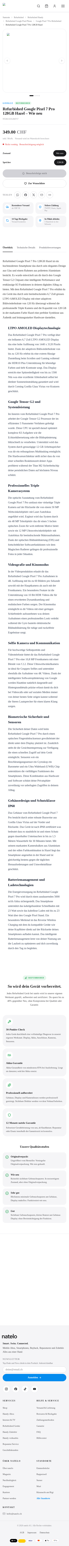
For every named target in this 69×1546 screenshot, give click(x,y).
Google (8, 103)
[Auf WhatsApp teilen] (17, 195)
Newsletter (11, 1359)
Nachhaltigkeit (9, 1480)
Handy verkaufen (10, 1438)
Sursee (39, 1480)
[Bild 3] (37, 95)
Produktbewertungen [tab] (50, 247)
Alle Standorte (43, 1498)
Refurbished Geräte (11, 1426)
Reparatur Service (11, 1444)
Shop (5, 1408)
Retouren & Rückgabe (47, 1414)
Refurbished (19, 17)
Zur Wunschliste (36, 183)
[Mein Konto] (55, 6)
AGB (22, 1532)
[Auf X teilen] (33, 195)
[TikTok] (25, 1389)
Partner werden (9, 1498)
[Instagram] (6, 1389)
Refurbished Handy (35, 17)
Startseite (6, 17)
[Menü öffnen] (63, 6)
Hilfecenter (42, 1438)
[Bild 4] (39, 95)
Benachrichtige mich (36, 173)
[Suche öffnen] (39, 6)
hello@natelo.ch (14, 1513)
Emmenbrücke (43, 1468)
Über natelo (8, 1468)
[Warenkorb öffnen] (47, 6)
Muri (39, 1486)
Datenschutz (44, 1532)
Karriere (6, 1492)
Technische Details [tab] (26, 247)
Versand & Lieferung (46, 1408)
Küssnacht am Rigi (45, 1492)
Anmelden (33, 1377)
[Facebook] (15, 1389)
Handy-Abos (8, 1414)
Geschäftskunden (10, 1450)
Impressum (31, 1532)
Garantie (40, 1426)
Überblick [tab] (8, 247)
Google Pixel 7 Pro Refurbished (48, 21)
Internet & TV (9, 1420)
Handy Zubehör (10, 1432)
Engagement (8, 1486)
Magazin (7, 1474)
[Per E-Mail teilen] (41, 195)
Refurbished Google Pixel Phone (19, 21)
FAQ (39, 1432)
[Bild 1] (31, 95)
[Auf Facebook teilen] (25, 195)
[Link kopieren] (49, 195)
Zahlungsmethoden (45, 1420)
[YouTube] (34, 1389)
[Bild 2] (35, 95)
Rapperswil (42, 1474)
